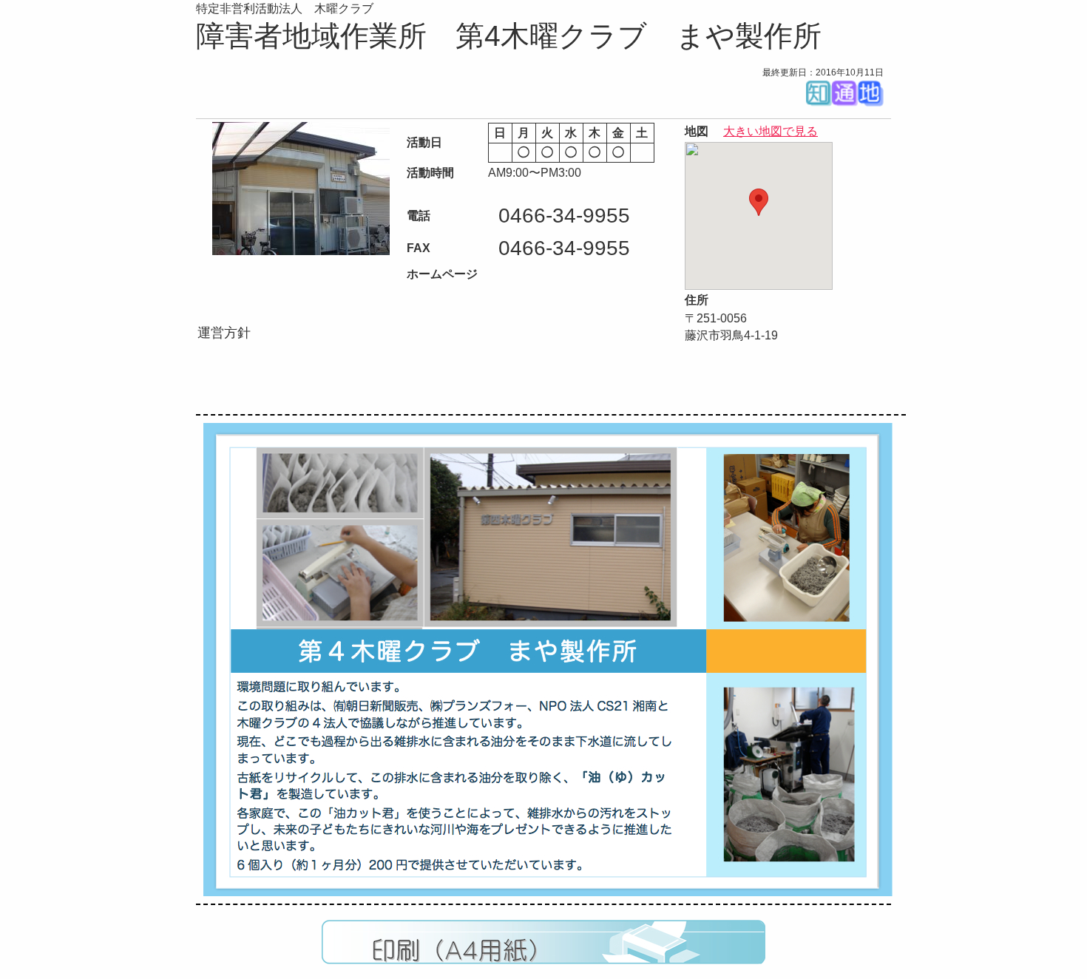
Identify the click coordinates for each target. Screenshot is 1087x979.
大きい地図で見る (770, 131)
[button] (758, 202)
